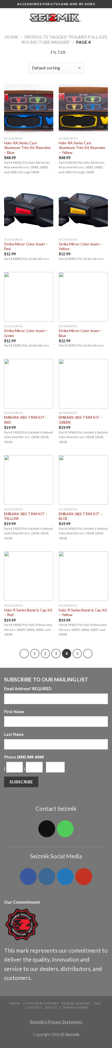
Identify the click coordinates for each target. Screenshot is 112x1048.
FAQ (97, 1003)
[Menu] (7, 17)
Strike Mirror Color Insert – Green (26, 333)
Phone (24, 757)
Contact (33, 1007)
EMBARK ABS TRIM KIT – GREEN (80, 420)
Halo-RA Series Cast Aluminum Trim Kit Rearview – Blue (27, 148)
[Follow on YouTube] (83, 876)
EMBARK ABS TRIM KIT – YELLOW (26, 516)
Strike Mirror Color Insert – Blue (81, 333)
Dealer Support (76, 1003)
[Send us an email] (46, 828)
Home (11, 36)
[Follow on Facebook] (28, 876)
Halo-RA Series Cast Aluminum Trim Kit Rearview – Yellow (82, 148)
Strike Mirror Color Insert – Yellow (81, 246)
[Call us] (65, 828)
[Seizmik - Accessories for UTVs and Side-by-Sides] (56, 18)
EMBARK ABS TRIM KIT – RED (26, 420)
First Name (14, 711)
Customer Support (41, 1003)
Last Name (14, 734)
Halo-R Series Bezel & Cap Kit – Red (28, 612)
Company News (74, 1007)
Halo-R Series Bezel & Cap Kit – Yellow (83, 612)
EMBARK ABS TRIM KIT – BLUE (80, 516)
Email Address (28, 688)
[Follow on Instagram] (46, 876)
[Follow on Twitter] (65, 876)
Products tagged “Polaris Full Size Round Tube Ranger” (64, 39)
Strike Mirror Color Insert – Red (26, 246)
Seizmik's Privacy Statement (56, 1022)
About (51, 1007)
